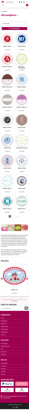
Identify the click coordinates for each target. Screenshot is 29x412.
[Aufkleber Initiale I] (7, 38)
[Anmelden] (26, 308)
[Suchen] (27, 5)
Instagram (3, 368)
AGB (2, 349)
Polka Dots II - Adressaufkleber (21, 67)
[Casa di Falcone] (7, 2)
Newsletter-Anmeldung (9, 304)
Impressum (3, 354)
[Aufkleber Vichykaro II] (7, 99)
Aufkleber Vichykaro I (21, 87)
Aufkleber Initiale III (7, 208)
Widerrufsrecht (4, 343)
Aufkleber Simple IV (7, 188)
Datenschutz (4, 351)
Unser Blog (3, 366)
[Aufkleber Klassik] (21, 120)
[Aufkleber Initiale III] (7, 201)
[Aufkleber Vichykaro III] (21, 99)
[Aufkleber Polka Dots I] (7, 59)
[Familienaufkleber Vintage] (21, 140)
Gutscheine (3, 323)
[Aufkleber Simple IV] (7, 180)
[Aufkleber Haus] (14, 275)
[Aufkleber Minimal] (21, 38)
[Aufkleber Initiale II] (7, 120)
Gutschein (21, 390)
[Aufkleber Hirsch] (21, 180)
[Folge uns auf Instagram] (13, 407)
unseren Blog (13, 396)
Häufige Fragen (4, 326)
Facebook (3, 371)
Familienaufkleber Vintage (22, 148)
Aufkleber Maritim (7, 168)
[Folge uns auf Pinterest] (16, 407)
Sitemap (3, 334)
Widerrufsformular (5, 346)
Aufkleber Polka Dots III (7, 87)
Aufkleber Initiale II (7, 127)
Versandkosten (14, 301)
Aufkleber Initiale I (7, 46)
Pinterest (3, 374)
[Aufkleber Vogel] (7, 140)
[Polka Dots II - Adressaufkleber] (21, 59)
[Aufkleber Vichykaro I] (21, 79)
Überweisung (7, 390)
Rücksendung (4, 332)
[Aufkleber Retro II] (21, 201)
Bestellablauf (4, 321)
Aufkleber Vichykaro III (22, 107)
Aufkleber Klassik (22, 127)
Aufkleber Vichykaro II (7, 107)
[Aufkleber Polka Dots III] (7, 79)
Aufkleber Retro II (22, 208)
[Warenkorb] (24, 2)
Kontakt (3, 318)
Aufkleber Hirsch (21, 188)
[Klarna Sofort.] (22, 383)
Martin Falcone (18, 404)
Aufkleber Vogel (7, 148)
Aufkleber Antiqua (22, 168)
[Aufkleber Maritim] (7, 160)
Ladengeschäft (4, 363)
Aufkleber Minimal (22, 46)
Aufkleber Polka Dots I (7, 66)
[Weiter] (27, 278)
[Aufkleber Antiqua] (21, 160)
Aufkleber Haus (14, 289)
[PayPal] (7, 383)
